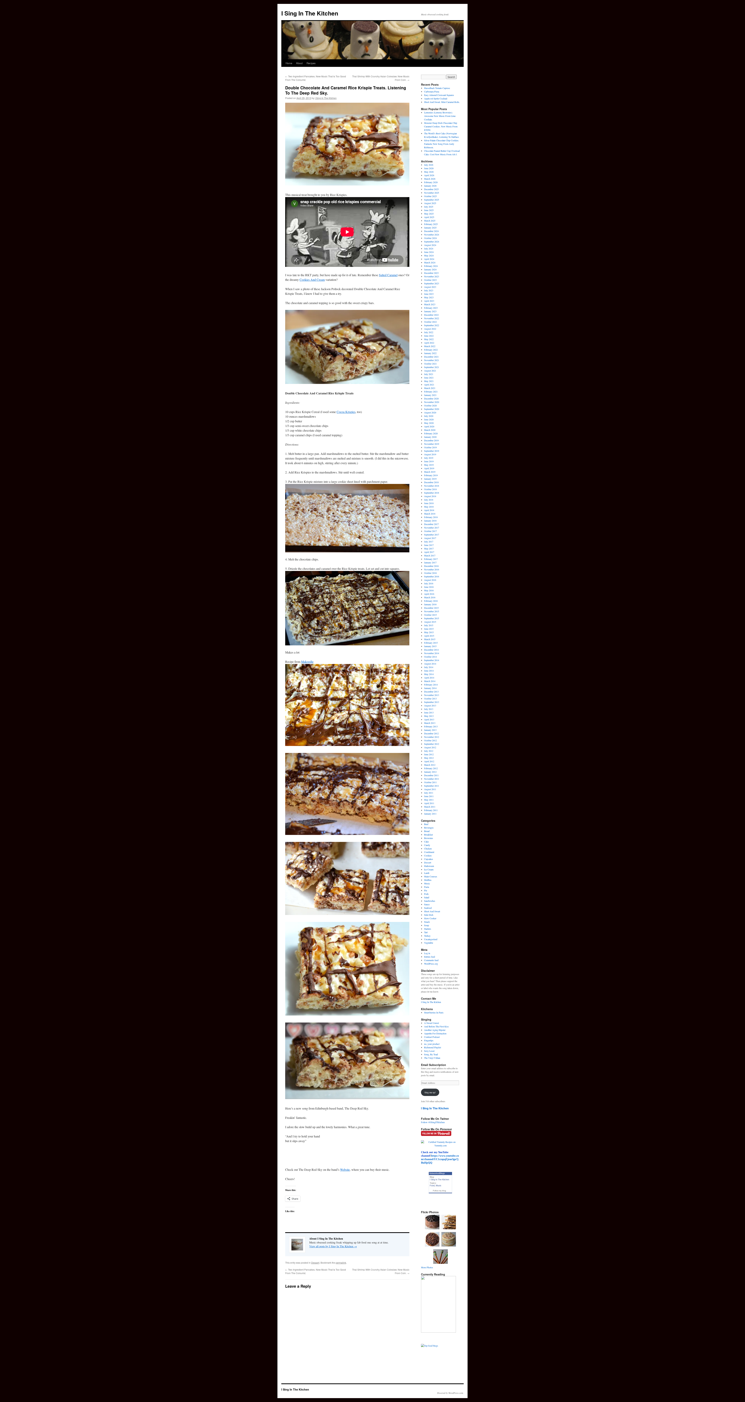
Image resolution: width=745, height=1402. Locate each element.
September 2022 (431, 325)
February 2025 (431, 224)
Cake (426, 841)
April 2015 (429, 635)
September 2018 (431, 492)
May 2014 (429, 674)
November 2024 (431, 234)
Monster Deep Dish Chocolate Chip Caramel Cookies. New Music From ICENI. (440, 126)
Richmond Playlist (432, 1047)
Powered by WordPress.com (450, 1392)
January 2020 (430, 436)
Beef (426, 824)
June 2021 (429, 377)
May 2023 (429, 297)
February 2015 (431, 642)
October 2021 (430, 363)
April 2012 (429, 761)
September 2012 (431, 743)
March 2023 (429, 304)
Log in (427, 953)
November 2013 (431, 695)
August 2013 (430, 705)
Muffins (427, 879)
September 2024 (431, 241)
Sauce (427, 904)
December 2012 (431, 733)
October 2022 (430, 321)
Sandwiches (429, 900)
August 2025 (430, 203)
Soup (426, 925)
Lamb (426, 872)
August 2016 (430, 579)
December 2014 (431, 649)
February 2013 (431, 726)
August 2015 (430, 621)
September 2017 (431, 534)
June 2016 (429, 586)
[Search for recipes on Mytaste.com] (429, 1345)
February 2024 (431, 265)
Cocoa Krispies (346, 412)
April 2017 (429, 552)
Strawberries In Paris (434, 1012)
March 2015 (429, 639)
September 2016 (431, 576)
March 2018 (429, 513)
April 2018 (429, 510)
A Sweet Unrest (431, 1022)
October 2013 (430, 698)
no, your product (431, 1043)
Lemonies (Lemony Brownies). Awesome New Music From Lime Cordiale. (440, 116)
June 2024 (429, 251)
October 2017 (430, 531)
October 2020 (430, 405)
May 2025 (429, 213)
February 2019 (431, 475)
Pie (425, 890)
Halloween (429, 865)
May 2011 (429, 799)
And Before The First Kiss (436, 1026)
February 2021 (431, 391)
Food (432, 1185)
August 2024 (430, 245)
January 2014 (430, 688)
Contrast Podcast (432, 1036)
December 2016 (431, 565)
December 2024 (431, 231)
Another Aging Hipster (434, 1029)
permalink (341, 1262)
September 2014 (431, 660)
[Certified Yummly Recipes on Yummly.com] (440, 1145)
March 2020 (429, 429)
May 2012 (429, 757)
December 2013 (431, 691)
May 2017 (429, 548)
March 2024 (429, 262)
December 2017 (431, 524)
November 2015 (431, 611)
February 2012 (431, 768)
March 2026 (429, 178)
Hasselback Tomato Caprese (437, 88)
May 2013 (429, 715)
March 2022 (429, 346)
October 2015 (430, 614)
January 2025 (430, 227)
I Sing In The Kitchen (309, 13)
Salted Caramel (388, 275)
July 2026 (428, 164)
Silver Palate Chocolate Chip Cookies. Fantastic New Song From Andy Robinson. (441, 144)
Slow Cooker (430, 918)
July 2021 (428, 374)
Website (345, 1169)
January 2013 (430, 729)
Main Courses (430, 876)
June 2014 (429, 670)
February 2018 (431, 517)
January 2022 (430, 353)
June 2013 (429, 712)
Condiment (429, 852)
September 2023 (431, 283)
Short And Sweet (432, 911)
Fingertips (428, 1040)
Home (289, 63)
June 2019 (429, 461)
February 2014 (431, 684)
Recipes (311, 63)
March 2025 (429, 220)
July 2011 (428, 792)
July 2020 (428, 415)
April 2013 (429, 719)
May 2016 (429, 590)
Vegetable (428, 942)
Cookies (428, 855)
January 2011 (430, 813)
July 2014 (428, 667)
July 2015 (428, 625)
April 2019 (429, 468)
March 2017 (429, 555)
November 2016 (431, 569)
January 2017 (430, 562)
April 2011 (429, 803)
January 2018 (430, 520)
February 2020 (431, 433)
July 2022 (428, 332)
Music (427, 883)
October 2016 (430, 572)
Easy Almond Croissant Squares (439, 95)
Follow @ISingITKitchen (433, 1122)
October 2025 (430, 196)
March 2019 (429, 471)
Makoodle (307, 662)
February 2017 (431, 558)
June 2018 (429, 503)
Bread (427, 831)
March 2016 (429, 597)
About (299, 63)
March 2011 (429, 806)
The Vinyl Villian (432, 1057)
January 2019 (430, 478)
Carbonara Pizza (431, 91)
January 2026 (430, 185)
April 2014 (429, 677)
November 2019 (431, 443)
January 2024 (430, 269)
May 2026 (429, 171)
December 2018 (431, 482)
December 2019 (431, 440)
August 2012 (430, 747)
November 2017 (431, 527)
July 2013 (428, 708)
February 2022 (431, 349)
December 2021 (431, 356)
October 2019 (430, 447)
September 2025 (431, 199)
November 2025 (431, 192)
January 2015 (430, 646)
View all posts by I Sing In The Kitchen (333, 1246)
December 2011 (431, 775)
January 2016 (430, 604)
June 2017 (429, 545)
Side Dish (428, 914)
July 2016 (428, 583)
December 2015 (431, 607)
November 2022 (431, 318)
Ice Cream (428, 869)
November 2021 (431, 360)
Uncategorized (430, 939)
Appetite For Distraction (435, 1033)
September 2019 (431, 450)
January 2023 (430, 311)
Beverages (429, 827)
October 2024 (430, 238)
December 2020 (431, 398)
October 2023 (430, 279)
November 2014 (431, 653)
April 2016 (429, 593)
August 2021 (430, 370)
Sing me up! (430, 1092)
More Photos (427, 1267)
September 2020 (431, 408)
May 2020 (429, 422)
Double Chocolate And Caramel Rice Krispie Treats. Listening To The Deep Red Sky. (345, 90)
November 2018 (431, 485)
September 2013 (431, 702)
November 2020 (431, 402)
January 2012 (430, 771)
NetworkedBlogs (437, 1173)
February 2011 (431, 810)
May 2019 (429, 464)
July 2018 (428, 499)
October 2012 (430, 740)
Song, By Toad (431, 1054)
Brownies (428, 838)
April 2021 (429, 384)
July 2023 (428, 290)
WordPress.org (431, 963)
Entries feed (429, 956)
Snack (427, 921)
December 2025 (431, 189)
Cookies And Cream (312, 280)
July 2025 (428, 206)
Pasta (426, 886)
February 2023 (431, 307)
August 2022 (430, 328)
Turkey (427, 935)
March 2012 (429, 764)
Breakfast (428, 834)
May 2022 (429, 339)
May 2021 (429, 381)
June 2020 (429, 419)
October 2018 (430, 489)
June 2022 (429, 335)
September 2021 (431, 367)
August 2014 (430, 663)
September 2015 (431, 618)
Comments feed (431, 960)
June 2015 (429, 628)
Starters (427, 928)
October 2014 (430, 656)
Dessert (315, 1262)
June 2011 (429, 796)
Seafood (428, 907)
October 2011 (430, 782)
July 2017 (428, 541)
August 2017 (430, 538)
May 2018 (429, 506)
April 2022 (429, 342)
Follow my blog (439, 1191)
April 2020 (429, 426)
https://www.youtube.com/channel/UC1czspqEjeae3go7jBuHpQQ (440, 1159)
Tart (426, 932)
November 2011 (431, 778)
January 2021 (430, 395)
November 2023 (431, 276)
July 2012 (428, 750)
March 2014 (429, 681)
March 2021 (429, 388)
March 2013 (429, 722)
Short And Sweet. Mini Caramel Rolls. (442, 101)
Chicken (428, 848)
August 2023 (430, 286)
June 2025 (429, 210)
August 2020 (430, 412)
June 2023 (429, 293)
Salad (426, 897)
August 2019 (430, 454)
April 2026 (429, 175)
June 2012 (429, 754)
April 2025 (429, 217)
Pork (426, 893)
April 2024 (429, 258)
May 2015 (429, 632)
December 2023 (431, 272)
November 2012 (431, 736)
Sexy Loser (429, 1050)
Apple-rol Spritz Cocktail (435, 98)
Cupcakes (428, 859)
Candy (427, 845)
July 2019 (428, 457)
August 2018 (430, 496)
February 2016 (431, 600)
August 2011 (430, 789)
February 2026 (431, 182)
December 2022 (431, 314)
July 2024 (428, 248)
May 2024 (429, 255)
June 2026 (429, 168)
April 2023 (429, 300)
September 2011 (431, 785)
